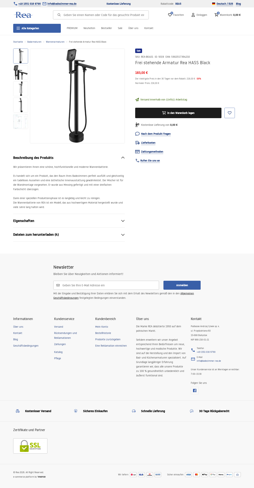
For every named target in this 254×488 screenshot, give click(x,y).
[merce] (41, 476)
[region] (20, 96)
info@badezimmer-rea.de (61, 4)
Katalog (58, 352)
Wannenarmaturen (55, 41)
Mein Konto (101, 326)
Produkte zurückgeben (107, 339)
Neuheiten (89, 28)
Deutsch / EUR (225, 4)
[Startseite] (23, 15)
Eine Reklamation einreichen (111, 345)
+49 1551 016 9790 (29, 4)
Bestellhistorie (103, 333)
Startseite (18, 41)
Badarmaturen (34, 41)
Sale (120, 28)
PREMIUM (72, 28)
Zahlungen (60, 344)
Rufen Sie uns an (150, 160)
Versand (58, 326)
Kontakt (148, 28)
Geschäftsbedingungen (25, 345)
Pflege (57, 358)
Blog (238, 4)
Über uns (133, 28)
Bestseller (106, 28)
